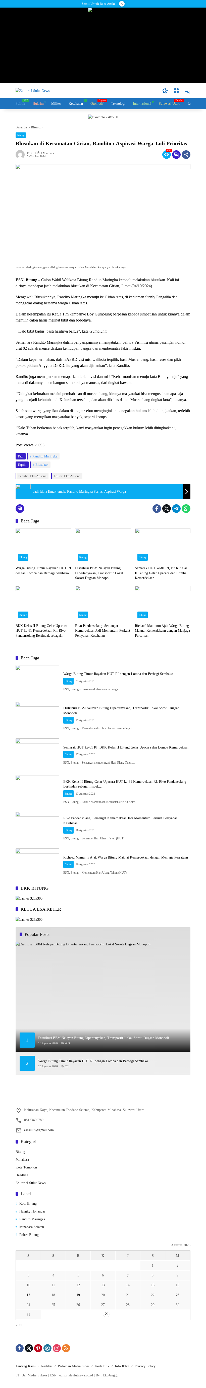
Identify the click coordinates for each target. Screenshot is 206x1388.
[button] (165, 91)
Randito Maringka (45, 456)
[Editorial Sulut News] (32, 90)
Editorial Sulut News (30, 1183)
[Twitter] (166, 508)
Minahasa (22, 1159)
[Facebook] (156, 508)
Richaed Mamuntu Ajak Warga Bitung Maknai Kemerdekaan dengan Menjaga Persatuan (162, 630)
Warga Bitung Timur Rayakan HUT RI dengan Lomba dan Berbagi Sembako (43, 570)
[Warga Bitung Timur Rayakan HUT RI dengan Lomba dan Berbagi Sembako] (43, 545)
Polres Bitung (29, 1235)
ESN (29, 153)
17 (28, 1295)
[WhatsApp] (186, 508)
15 (152, 1285)
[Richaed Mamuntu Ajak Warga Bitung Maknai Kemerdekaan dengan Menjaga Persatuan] (162, 603)
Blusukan (41, 465)
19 (78, 1295)
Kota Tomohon (26, 1167)
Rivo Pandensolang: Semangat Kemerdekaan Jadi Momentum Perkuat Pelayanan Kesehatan (102, 630)
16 (177, 1285)
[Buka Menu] (176, 91)
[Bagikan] (186, 154)
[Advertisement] (103, 1353)
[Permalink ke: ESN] (21, 154)
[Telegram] (176, 508)
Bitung (21, 134)
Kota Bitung (28, 1203)
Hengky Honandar (32, 1211)
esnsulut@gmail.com (39, 1130)
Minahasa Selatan (31, 1227)
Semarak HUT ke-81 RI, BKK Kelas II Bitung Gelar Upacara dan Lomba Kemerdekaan (161, 573)
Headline (22, 1175)
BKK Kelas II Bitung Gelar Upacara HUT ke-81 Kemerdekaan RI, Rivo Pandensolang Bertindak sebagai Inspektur (41, 631)
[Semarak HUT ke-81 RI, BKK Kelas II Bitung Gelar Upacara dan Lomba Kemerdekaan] (162, 545)
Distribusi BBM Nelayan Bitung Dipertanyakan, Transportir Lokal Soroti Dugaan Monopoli (99, 573)
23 (177, 1295)
